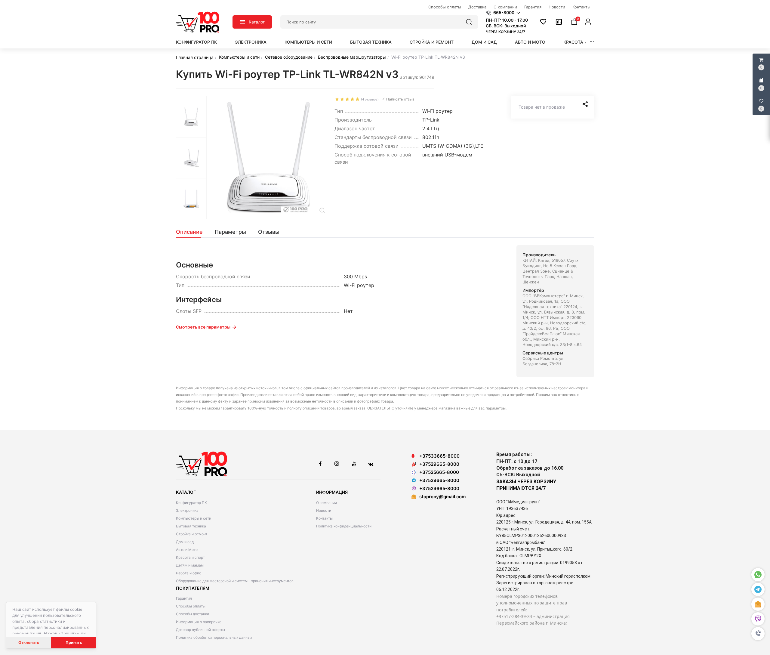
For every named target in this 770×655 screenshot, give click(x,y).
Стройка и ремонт (432, 42)
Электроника (250, 42)
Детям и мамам (190, 565)
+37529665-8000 (439, 464)
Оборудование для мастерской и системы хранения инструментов (235, 581)
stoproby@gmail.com (442, 496)
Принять (74, 642)
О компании (326, 502)
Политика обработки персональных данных (214, 637)
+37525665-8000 (439, 472)
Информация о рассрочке (198, 621)
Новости (323, 510)
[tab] (192, 232)
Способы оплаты (190, 606)
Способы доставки (192, 614)
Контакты (324, 518)
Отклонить (28, 642)
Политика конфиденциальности (343, 526)
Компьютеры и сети (308, 42)
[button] (758, 634)
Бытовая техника (371, 42)
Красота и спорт (583, 42)
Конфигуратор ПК (196, 42)
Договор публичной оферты (200, 629)
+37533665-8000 (439, 456)
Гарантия (184, 598)
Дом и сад (484, 42)
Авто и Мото (530, 42)
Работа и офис (188, 573)
